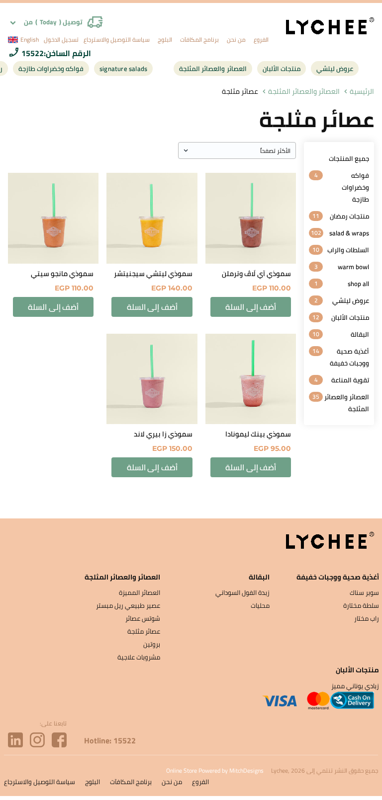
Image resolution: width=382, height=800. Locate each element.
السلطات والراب (348, 250)
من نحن (236, 39)
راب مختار (366, 618)
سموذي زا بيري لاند (163, 434)
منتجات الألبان (281, 68)
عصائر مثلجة (143, 631)
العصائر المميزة (139, 592)
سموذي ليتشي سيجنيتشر (153, 273)
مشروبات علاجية (138, 657)
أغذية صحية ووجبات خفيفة (349, 357)
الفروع (261, 39)
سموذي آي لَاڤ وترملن (256, 273)
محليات (260, 605)
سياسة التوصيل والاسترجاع (117, 39)
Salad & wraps (349, 233)
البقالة (360, 334)
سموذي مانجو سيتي (62, 273)
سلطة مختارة (361, 605)
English (29, 40)
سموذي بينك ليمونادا (258, 434)
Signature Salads (123, 68)
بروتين (151, 644)
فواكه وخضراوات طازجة (51, 68)
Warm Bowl (353, 267)
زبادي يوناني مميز (355, 686)
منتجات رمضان (349, 216)
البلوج (165, 39)
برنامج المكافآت (199, 39)
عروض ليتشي (334, 68)
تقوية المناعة (350, 380)
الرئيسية (362, 91)
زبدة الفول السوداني (242, 592)
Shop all (358, 284)
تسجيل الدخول (61, 39)
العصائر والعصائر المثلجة (212, 68)
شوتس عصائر (142, 618)
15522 (32, 53)
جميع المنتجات (349, 158)
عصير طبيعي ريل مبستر (128, 605)
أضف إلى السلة (250, 306)
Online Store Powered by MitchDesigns (215, 770)
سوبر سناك (364, 592)
